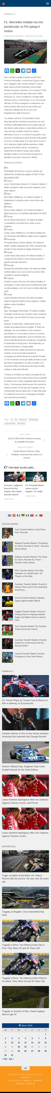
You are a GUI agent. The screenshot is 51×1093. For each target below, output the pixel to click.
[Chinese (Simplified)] (41, 515)
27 (32, 1051)
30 (5, 1055)
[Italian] (28, 515)
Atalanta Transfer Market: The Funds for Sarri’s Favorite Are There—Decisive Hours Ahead (31, 560)
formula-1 (10, 14)
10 (12, 1042)
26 (25, 1051)
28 (39, 1051)
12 (25, 1042)
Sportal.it (27, 1080)
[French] (19, 515)
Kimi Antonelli (10, 423)
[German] (23, 515)
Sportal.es (30, 1083)
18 (19, 1047)
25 (19, 1051)
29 (45, 1051)
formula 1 (22, 420)
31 (12, 1055)
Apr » (11, 1059)
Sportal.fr (20, 1083)
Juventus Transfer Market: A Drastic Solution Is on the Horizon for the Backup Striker (31, 643)
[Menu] (47, 3)
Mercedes (21, 423)
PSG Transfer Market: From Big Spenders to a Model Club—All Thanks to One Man (29, 573)
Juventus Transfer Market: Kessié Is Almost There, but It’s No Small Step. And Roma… (31, 587)
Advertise (25, 1077)
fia (16, 420)
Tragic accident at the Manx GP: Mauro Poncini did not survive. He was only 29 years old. (25, 878)
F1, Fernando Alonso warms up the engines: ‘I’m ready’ (35, 488)
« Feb (4, 1059)
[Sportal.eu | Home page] (5, 3)
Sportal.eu (37, 1080)
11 (19, 1042)
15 (45, 1042)
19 (25, 1047)
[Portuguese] (32, 515)
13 (32, 1042)
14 (39, 1042)
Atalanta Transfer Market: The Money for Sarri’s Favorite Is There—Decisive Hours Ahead (32, 546)
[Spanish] (14, 515)
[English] (10, 515)
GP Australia (33, 420)
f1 (12, 420)
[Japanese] (37, 515)
